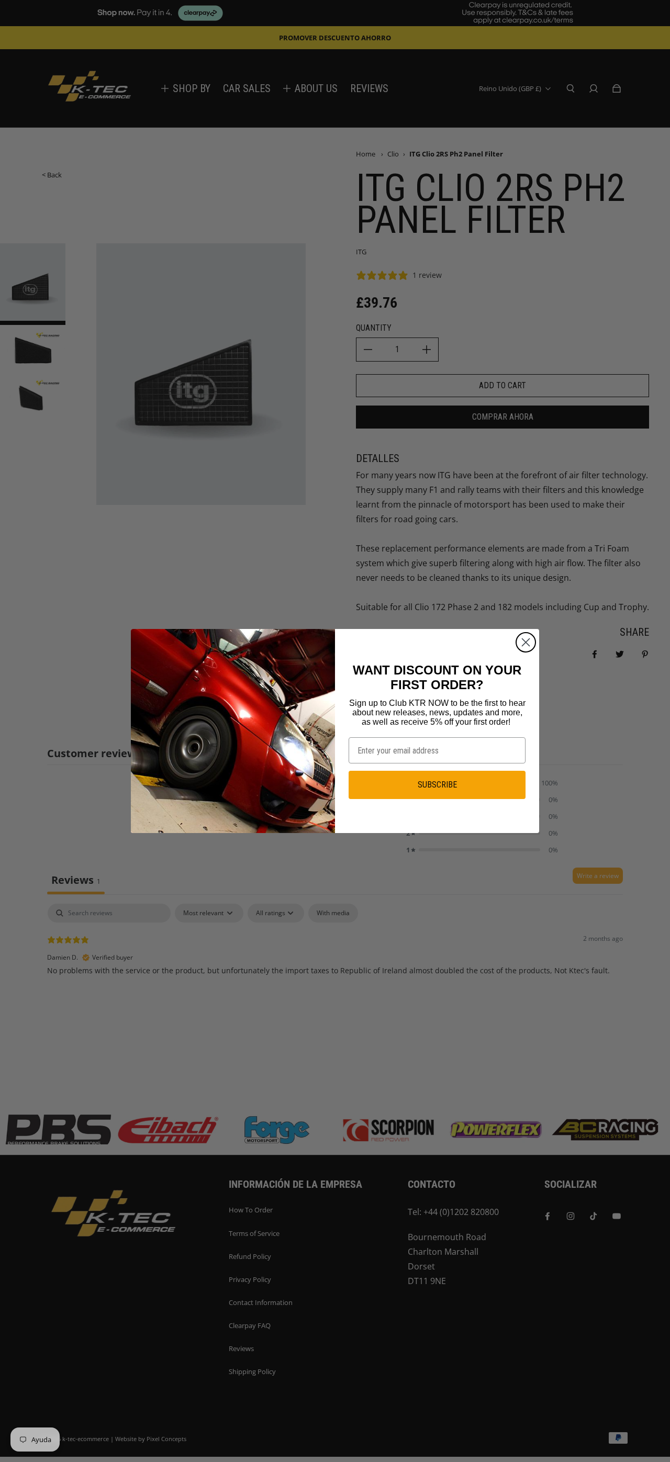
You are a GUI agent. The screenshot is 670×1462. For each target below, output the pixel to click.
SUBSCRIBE (437, 785)
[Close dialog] (526, 642)
